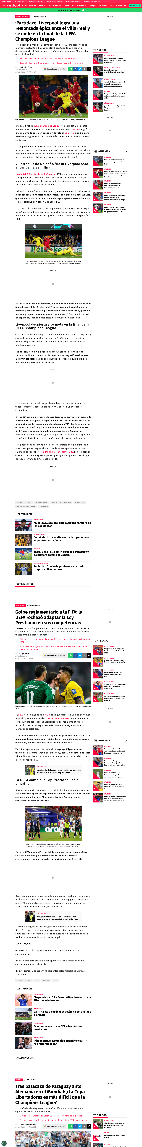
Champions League (24, 502)
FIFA (20, 714)
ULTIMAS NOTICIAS (29, 6)
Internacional (41, 502)
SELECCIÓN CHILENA (118, 6)
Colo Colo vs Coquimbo (36, 1)
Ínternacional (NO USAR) (61, 502)
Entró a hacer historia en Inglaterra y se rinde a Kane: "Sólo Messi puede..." (54, 1120)
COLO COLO (69, 6)
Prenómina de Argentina (72, 1)
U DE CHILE (81, 6)
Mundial (46, 980)
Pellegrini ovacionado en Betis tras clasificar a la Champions (48, 58)
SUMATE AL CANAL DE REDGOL (69, 10)
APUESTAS (103, 6)
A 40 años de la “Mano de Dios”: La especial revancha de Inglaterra (51, 1116)
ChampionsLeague (39, 16)
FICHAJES (92, 6)
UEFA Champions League (26, 506)
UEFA (48, 714)
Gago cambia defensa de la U (91, 1)
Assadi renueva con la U (19, 1)
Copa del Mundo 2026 (57, 718)
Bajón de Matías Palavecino (54, 1)
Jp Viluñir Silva (25, 67)
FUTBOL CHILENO (55, 6)
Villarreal (70, 133)
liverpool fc (80, 502)
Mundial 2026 (35, 605)
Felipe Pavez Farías (27, 1124)
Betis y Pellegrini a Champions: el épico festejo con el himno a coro (51, 63)
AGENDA (42, 6)
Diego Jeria (24, 653)
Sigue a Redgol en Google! (56, 69)
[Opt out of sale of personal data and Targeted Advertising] (4, 1143)
